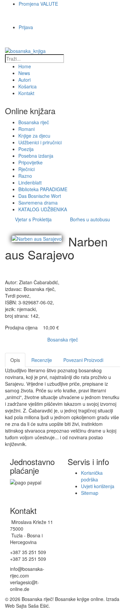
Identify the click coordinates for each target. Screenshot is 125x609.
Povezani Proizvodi (83, 360)
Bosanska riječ (33, 122)
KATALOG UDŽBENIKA (42, 209)
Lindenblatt (30, 182)
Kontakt (26, 93)
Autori (24, 79)
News (24, 73)
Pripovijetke (30, 162)
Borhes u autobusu (90, 219)
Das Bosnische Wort (39, 196)
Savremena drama (38, 202)
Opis (15, 360)
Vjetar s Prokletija (33, 219)
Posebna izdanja (35, 155)
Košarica (27, 86)
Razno (25, 175)
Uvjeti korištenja (97, 486)
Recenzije (41, 360)
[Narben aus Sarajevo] (37, 238)
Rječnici (26, 169)
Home (24, 66)
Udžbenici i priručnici (40, 142)
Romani (26, 129)
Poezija (26, 149)
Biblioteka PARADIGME (42, 189)
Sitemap (89, 492)
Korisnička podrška (92, 476)
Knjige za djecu (34, 135)
